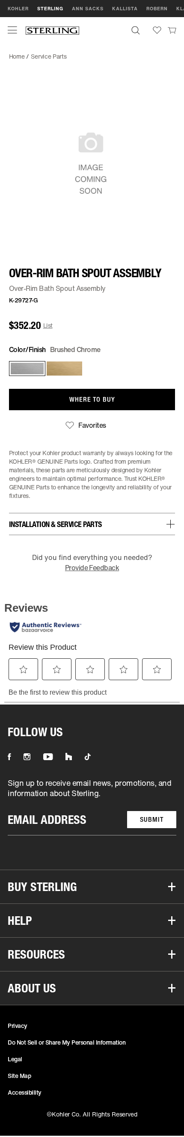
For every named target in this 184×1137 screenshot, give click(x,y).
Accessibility (25, 1092)
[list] (92, 806)
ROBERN (157, 8)
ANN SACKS (88, 8)
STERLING (50, 8)
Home (17, 56)
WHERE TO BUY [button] (92, 399)
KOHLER (18, 8)
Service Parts (48, 56)
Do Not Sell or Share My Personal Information (66, 1042)
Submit (151, 819)
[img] (52, 30)
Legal (15, 1058)
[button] (12, 30)
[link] (172, 30)
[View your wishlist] (157, 30)
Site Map (19, 1075)
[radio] (25, 368)
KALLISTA (125, 8)
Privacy (17, 1025)
